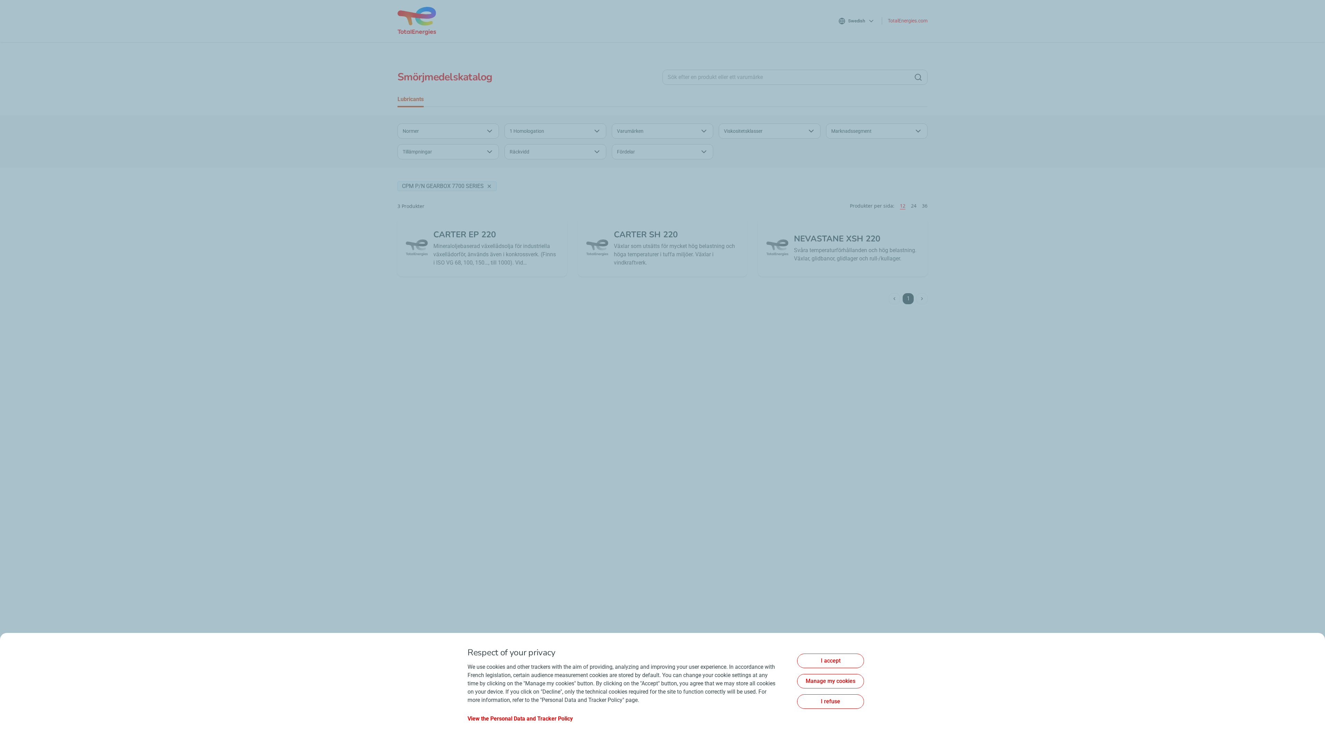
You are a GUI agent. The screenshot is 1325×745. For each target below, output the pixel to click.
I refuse (830, 701)
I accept (831, 660)
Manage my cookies (830, 681)
